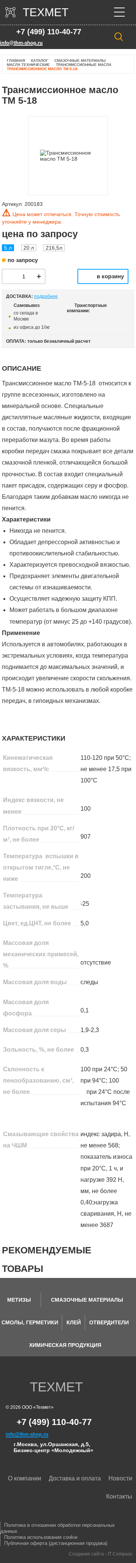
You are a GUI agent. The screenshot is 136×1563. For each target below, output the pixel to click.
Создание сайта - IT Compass (100, 1554)
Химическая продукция (65, 1345)
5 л (8, 248)
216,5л (54, 248)
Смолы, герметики (30, 1322)
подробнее (46, 296)
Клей (73, 1322)
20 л (28, 248)
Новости (120, 1478)
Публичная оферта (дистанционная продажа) (55, 1543)
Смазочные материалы (87, 1300)
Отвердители (109, 1322)
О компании (24, 1478)
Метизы (19, 1300)
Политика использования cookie (40, 1537)
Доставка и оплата (75, 1478)
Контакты (119, 1496)
